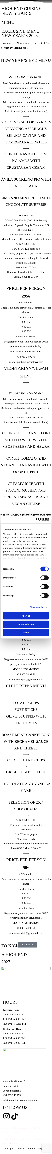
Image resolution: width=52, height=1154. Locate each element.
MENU (7, 1132)
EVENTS (36, 1127)
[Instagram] (6, 1116)
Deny (26, 632)
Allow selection (26, 624)
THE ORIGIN (10, 1127)
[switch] (44, 577)
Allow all (26, 616)
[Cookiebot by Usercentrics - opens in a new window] (37, 519)
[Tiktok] (14, 1116)
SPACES (23, 1127)
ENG (16, 1132)
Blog (14, 1143)
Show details (36, 607)
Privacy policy (11, 1138)
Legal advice (27, 1138)
